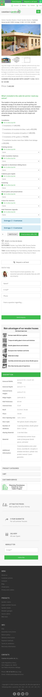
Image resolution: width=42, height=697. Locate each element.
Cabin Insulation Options (9, 156)
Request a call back (30, 1)
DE (23, 687)
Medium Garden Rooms (13, 247)
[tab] (21, 374)
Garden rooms (6, 602)
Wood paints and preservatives (11, 192)
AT (32, 687)
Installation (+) (12, 126)
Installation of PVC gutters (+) (16, 137)
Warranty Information (8, 646)
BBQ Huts (4, 617)
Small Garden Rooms (24, 20)
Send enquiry (21, 317)
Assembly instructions (8, 632)
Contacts (4, 581)
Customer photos (7, 578)
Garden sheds (6, 608)
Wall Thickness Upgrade (9, 209)
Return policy (5, 635)
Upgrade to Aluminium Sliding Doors (13, 165)
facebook (14, 694)
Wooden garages (6, 611)
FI (38, 687)
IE (29, 687)
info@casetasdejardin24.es (15, 674)
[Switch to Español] (2, 4)
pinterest (26, 694)
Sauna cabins (5, 614)
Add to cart (13, 234)
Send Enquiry (16, 1)
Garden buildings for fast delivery (16, 250)
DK (23, 689)
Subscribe (21, 557)
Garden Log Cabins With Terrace (20, 245)
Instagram (18, 694)
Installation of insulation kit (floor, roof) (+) (20, 129)
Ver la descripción (9, 123)
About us (4, 575)
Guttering (4, 183)
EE (19, 689)
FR (20, 687)
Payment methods (7, 641)
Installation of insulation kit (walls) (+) (19, 133)
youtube (22, 694)
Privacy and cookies (7, 590)
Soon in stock (31, 253)
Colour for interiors (7, 200)
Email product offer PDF (29, 234)
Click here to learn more (21, 331)
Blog (2, 584)
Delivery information (8, 638)
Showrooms (5, 587)
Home (3, 20)
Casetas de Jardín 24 (20, 684)
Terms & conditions (7, 643)
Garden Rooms (11, 20)
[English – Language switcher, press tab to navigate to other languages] (2, 1)
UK (26, 687)
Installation (5, 120)
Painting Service (6, 147)
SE (35, 687)
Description (8, 375)
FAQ (2, 629)
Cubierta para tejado (8, 174)
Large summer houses (8, 605)
